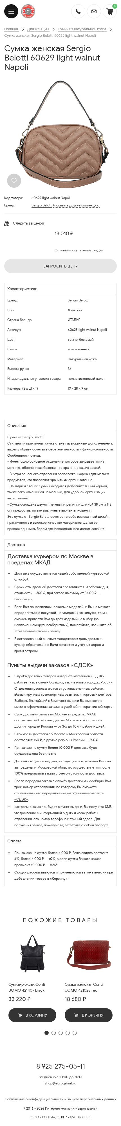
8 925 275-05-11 (60, 1066)
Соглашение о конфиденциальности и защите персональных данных (60, 1099)
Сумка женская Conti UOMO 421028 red (84, 987)
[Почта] (94, 11)
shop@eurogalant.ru (60, 1083)
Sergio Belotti (42, 205)
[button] (46, 1033)
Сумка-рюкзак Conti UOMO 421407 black (26, 987)
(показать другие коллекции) (76, 205)
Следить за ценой (28, 223)
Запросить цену (60, 266)
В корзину (36, 1015)
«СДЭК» (21, 799)
